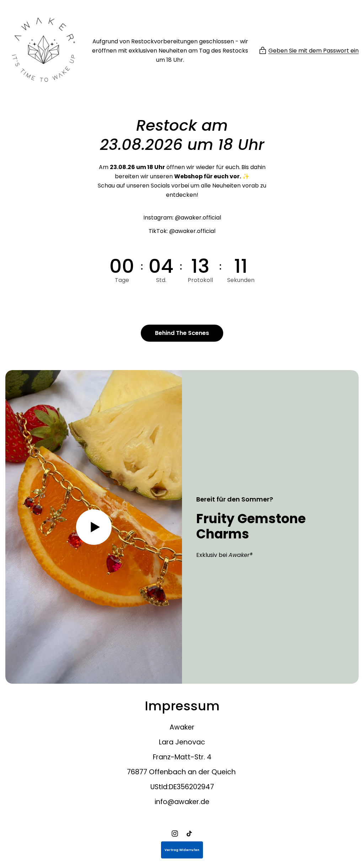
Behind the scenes (182, 333)
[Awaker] (43, 50)
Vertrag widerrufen (182, 850)
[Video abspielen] (93, 527)
